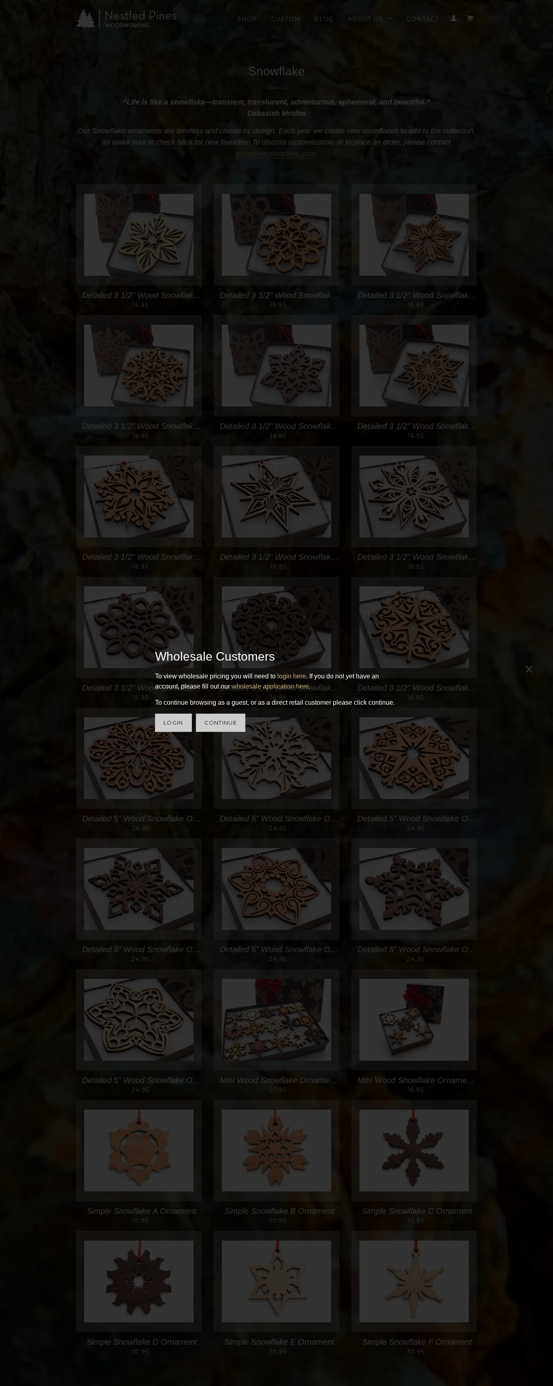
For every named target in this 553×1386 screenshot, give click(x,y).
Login (173, 722)
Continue (220, 722)
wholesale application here (270, 686)
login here (291, 676)
